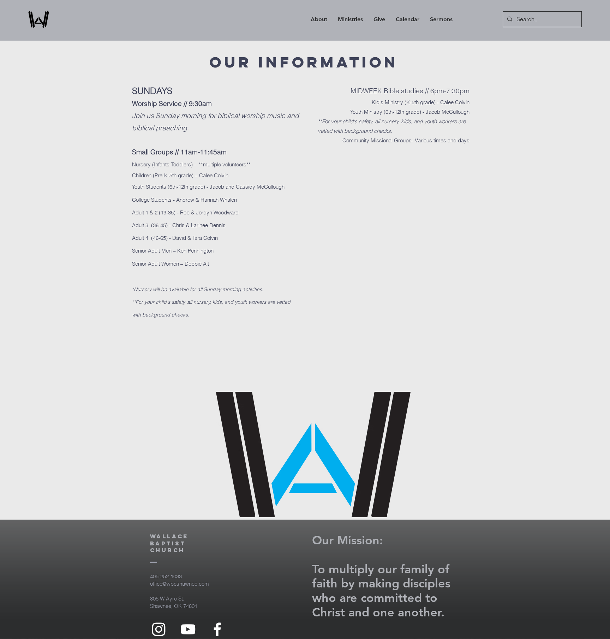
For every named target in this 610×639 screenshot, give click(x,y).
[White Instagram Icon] (159, 629)
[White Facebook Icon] (217, 629)
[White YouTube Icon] (188, 629)
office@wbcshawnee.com (179, 583)
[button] (319, 19)
